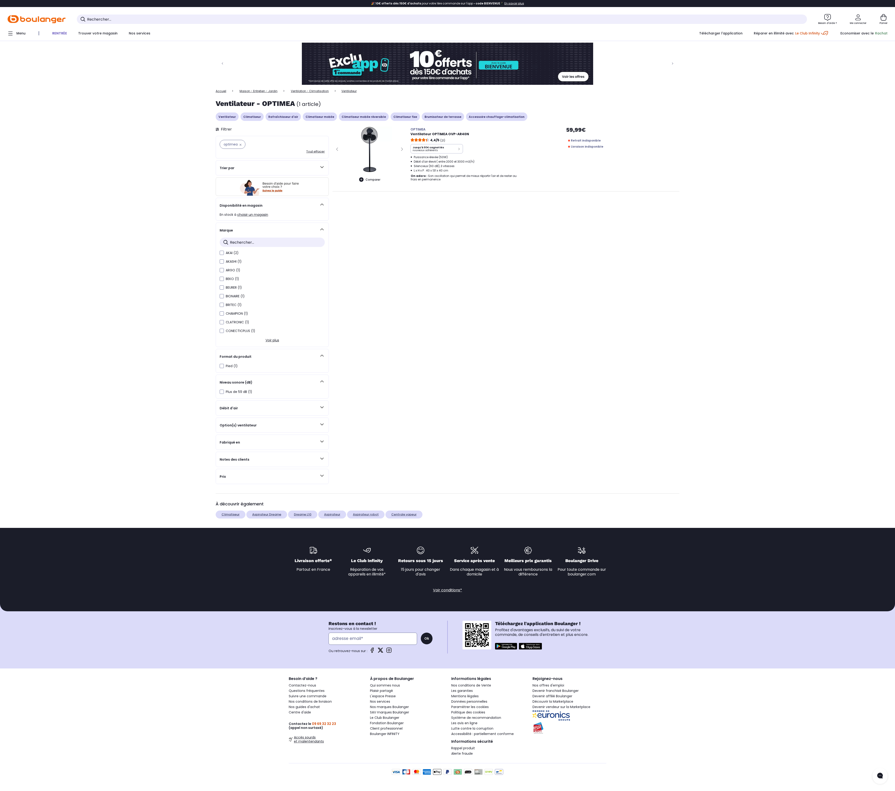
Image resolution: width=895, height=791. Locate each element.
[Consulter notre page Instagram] (389, 651)
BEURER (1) (234, 287)
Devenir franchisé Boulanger (556, 690)
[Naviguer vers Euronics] (569, 715)
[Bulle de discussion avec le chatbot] (880, 776)
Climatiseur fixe (405, 117)
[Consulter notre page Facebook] (372, 651)
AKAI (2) (232, 252)
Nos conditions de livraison (310, 701)
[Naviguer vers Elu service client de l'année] (569, 728)
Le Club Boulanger (384, 717)
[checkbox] (222, 253)
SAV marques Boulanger (389, 712)
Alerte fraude (462, 753)
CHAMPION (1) (237, 313)
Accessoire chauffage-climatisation (497, 117)
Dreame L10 (302, 514)
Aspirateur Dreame (266, 514)
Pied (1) (232, 366)
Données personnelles (469, 701)
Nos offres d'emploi (548, 685)
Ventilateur (227, 117)
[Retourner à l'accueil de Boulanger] (36, 19)
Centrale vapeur (404, 514)
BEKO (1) (232, 278)
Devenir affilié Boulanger (552, 696)
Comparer (373, 179)
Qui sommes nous (385, 685)
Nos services (380, 701)
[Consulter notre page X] (380, 651)
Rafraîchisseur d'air (283, 117)
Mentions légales (465, 696)
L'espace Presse (383, 696)
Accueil (221, 91)
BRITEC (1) (234, 304)
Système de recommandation (476, 717)
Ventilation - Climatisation (310, 91)
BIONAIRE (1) (235, 296)
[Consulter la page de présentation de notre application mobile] (506, 646)
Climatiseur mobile (320, 117)
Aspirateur (332, 514)
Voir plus (272, 340)
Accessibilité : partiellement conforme (482, 733)
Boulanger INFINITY (384, 733)
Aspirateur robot (366, 514)
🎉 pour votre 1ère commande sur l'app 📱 (447, 3)
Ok (426, 638)
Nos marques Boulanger (389, 707)
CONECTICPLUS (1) (240, 330)
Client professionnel (386, 728)
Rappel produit (463, 748)
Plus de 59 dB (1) (239, 391)
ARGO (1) (233, 270)
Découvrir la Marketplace (553, 701)
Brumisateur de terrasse (443, 117)
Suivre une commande (307, 696)
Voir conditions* (447, 590)
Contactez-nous (302, 685)
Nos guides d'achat (304, 707)
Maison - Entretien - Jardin (258, 91)
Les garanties (462, 690)
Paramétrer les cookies (470, 707)
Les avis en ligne (464, 723)
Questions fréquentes (307, 690)
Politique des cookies (468, 712)
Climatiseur (252, 117)
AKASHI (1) (234, 261)
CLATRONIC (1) (237, 322)
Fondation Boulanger (387, 723)
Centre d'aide (300, 712)
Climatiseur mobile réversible (364, 117)
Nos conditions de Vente (471, 685)
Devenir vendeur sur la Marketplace (561, 707)
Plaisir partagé (381, 690)
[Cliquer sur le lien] (447, 64)
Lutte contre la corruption (472, 728)
